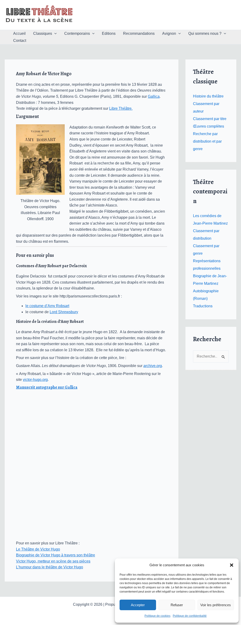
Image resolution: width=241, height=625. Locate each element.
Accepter (138, 605)
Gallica (154, 96)
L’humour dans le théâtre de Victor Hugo (49, 567)
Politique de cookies (157, 615)
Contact (19, 41)
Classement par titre (209, 119)
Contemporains (77, 33)
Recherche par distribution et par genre (207, 141)
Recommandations (139, 33)
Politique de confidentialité (190, 615)
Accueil (19, 33)
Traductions (203, 306)
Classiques (42, 33)
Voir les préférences (215, 605)
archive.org (152, 366)
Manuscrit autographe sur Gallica (46, 387)
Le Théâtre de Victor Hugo (38, 549)
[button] (231, 565)
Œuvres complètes (208, 126)
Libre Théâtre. (121, 108)
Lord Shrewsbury (64, 312)
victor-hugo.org (35, 380)
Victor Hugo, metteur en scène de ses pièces (53, 561)
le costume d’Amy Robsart (47, 306)
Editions (109, 33)
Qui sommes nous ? (204, 33)
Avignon (169, 33)
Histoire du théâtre (208, 96)
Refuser (177, 605)
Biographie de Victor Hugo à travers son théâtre (55, 555)
